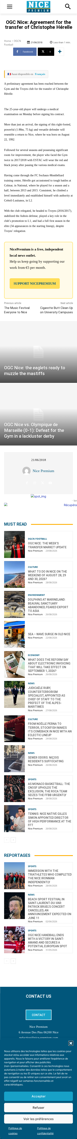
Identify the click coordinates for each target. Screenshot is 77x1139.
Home (7, 41)
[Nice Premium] (27, 471)
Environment (36, 595)
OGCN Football (12, 42)
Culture (33, 567)
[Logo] (38, 7)
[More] (59, 52)
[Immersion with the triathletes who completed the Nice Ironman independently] (14, 875)
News (31, 683)
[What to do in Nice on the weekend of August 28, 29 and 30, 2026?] (14, 574)
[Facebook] (26, 483)
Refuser (38, 1108)
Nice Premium (43, 471)
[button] (71, 1043)
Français (40, 74)
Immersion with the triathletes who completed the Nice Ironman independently (50, 876)
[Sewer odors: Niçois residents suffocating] (14, 758)
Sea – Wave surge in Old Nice (49, 634)
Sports (32, 779)
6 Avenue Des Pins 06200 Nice (39, 1032)
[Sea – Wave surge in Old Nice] (14, 634)
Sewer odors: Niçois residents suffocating (46, 759)
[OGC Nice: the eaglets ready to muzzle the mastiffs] (38, 352)
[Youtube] (50, 483)
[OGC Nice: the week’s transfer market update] (14, 544)
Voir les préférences (38, 1119)
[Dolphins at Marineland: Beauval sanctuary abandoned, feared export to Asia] (14, 604)
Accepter (39, 1096)
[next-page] (13, 840)
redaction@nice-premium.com (38, 1037)
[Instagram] (34, 483)
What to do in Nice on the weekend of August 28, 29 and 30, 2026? (47, 575)
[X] (42, 483)
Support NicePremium (35, 283)
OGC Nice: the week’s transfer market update (47, 545)
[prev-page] (6, 840)
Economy (34, 655)
